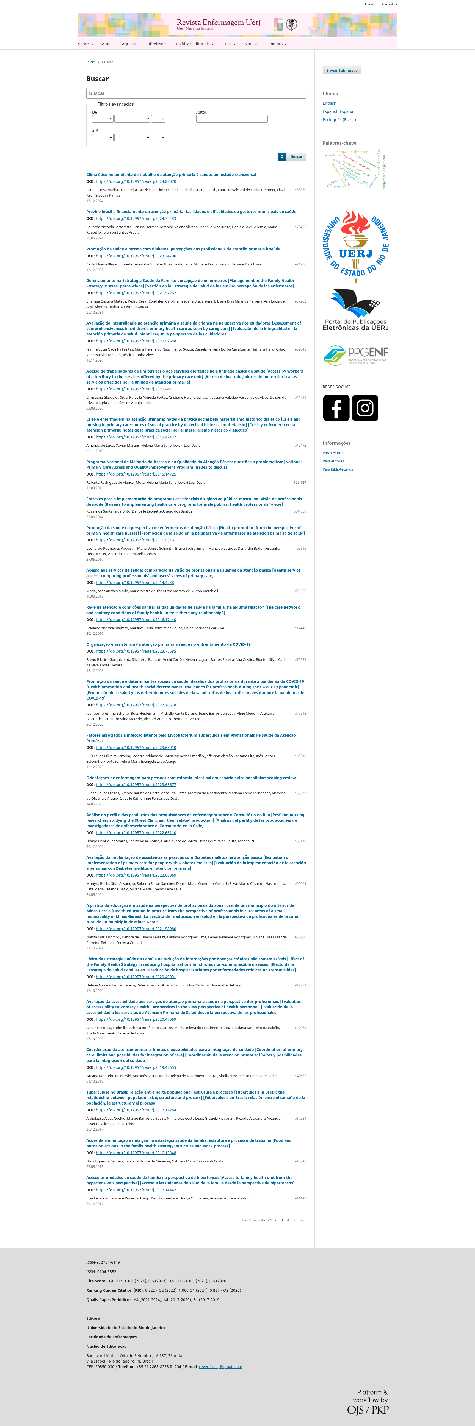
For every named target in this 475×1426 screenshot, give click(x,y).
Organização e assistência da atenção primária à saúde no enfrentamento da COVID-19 (168, 644)
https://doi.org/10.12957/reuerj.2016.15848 (136, 1152)
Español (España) (339, 111)
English (329, 103)
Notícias (252, 43)
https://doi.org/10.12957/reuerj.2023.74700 (136, 255)
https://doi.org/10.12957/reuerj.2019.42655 (136, 1067)
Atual (107, 43)
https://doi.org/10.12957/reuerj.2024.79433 (136, 218)
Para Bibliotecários (338, 469)
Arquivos (128, 43)
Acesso (370, 4)
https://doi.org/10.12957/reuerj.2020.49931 (136, 976)
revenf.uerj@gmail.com (220, 1366)
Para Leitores (333, 452)
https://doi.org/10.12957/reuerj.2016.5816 (135, 540)
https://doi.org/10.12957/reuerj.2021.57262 (136, 292)
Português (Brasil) (339, 119)
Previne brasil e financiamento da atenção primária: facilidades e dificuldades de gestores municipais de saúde (191, 211)
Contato (276, 43)
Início (90, 62)
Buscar (296, 157)
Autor (201, 112)
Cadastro (389, 4)
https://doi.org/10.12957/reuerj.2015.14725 (136, 474)
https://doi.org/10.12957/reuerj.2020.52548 (136, 340)
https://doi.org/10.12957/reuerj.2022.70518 (136, 705)
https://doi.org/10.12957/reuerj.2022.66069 (136, 875)
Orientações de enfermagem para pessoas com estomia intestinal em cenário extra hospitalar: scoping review (191, 777)
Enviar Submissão (342, 70)
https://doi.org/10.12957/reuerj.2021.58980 (136, 928)
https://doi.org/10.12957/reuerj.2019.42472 (136, 437)
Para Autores (333, 460)
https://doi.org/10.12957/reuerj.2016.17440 (136, 619)
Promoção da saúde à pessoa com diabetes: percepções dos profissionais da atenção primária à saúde (183, 248)
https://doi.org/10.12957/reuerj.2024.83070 (136, 181)
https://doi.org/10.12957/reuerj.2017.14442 (136, 1189)
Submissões (156, 43)
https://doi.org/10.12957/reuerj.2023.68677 (136, 784)
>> (302, 1220)
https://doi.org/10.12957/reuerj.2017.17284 (136, 1109)
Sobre (84, 43)
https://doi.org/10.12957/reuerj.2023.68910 (136, 747)
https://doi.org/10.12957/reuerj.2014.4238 (135, 582)
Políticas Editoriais (193, 43)
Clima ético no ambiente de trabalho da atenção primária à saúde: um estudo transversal (171, 174)
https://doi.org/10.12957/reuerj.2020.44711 (136, 389)
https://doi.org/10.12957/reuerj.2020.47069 (136, 1019)
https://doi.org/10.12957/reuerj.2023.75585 (136, 651)
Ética (228, 43)
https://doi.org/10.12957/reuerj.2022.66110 (136, 832)
